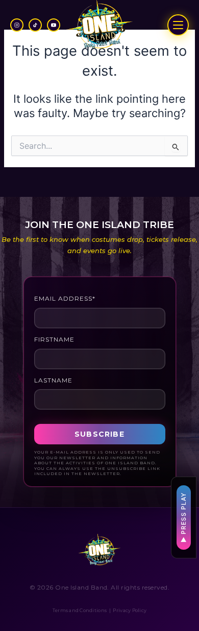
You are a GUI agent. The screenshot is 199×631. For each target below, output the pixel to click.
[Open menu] (178, 25)
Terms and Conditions (80, 610)
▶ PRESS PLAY (183, 517)
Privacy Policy (129, 610)
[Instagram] (16, 25)
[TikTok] (35, 25)
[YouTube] (53, 25)
